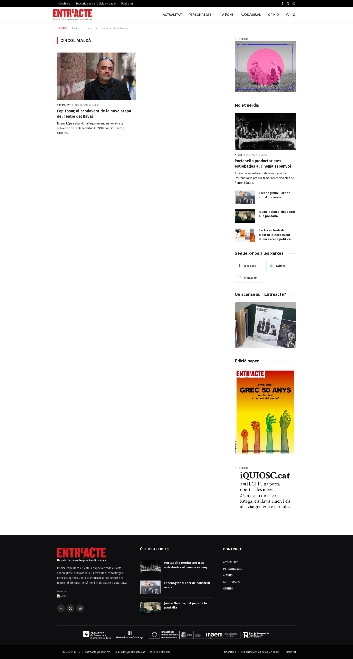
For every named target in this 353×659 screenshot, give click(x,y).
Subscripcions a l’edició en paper (95, 3)
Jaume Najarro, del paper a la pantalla (277, 214)
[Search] (294, 14)
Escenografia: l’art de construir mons (274, 195)
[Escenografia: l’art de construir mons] (245, 197)
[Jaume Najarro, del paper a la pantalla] (245, 216)
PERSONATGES (200, 14)
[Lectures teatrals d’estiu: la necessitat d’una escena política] (245, 235)
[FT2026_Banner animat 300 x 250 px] (265, 91)
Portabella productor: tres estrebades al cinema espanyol (263, 164)
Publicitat (127, 3)
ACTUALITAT (172, 14)
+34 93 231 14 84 (70, 651)
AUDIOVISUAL (251, 14)
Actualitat (64, 105)
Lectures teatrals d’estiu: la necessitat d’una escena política (275, 235)
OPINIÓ (273, 14)
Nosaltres (64, 3)
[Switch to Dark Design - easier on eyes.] (287, 15)
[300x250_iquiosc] (265, 520)
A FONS (228, 14)
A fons (239, 155)
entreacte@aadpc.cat (97, 651)
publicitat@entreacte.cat (130, 651)
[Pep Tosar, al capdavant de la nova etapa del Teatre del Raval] (96, 76)
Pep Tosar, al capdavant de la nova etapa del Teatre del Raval (94, 114)
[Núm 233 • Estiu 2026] (265, 454)
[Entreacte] (72, 14)
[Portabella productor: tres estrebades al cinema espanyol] (265, 131)
